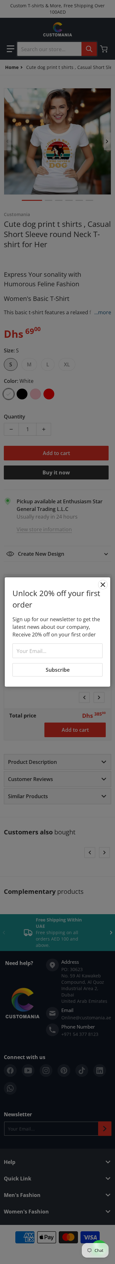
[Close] (103, 584)
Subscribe (58, 669)
